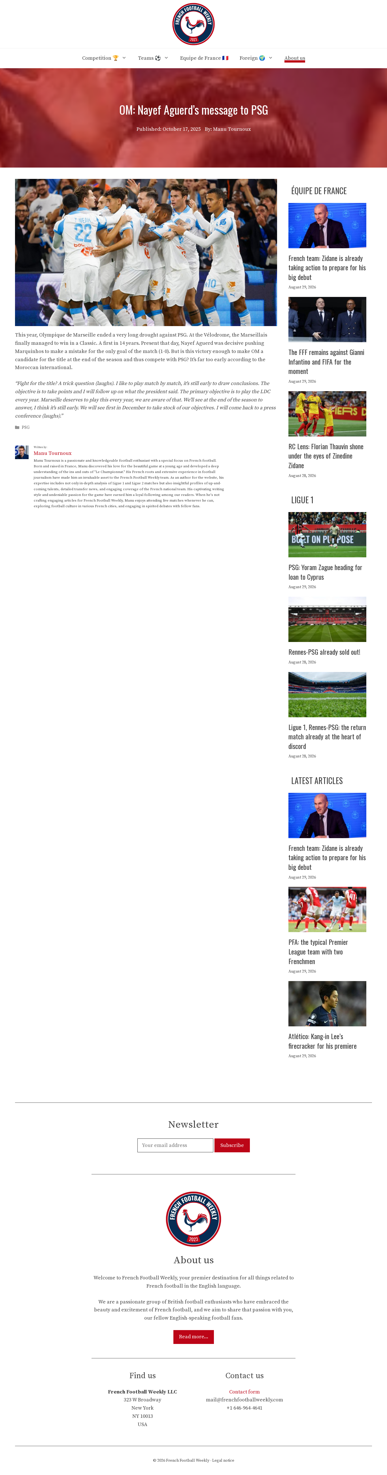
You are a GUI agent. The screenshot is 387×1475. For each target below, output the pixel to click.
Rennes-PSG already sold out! (324, 651)
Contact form (244, 1392)
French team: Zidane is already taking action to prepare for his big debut (327, 267)
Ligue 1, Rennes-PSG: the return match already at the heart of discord (327, 736)
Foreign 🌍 (252, 58)
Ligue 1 (302, 500)
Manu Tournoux (52, 453)
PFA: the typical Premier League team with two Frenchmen (318, 951)
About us (294, 58)
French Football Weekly (187, 1460)
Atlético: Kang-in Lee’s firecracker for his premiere (322, 1041)
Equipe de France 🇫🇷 (204, 58)
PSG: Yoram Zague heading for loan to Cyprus (325, 572)
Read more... (193, 1336)
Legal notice (223, 1460)
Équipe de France (319, 190)
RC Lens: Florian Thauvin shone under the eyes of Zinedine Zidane (325, 455)
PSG (26, 428)
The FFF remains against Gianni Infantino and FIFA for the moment (326, 361)
